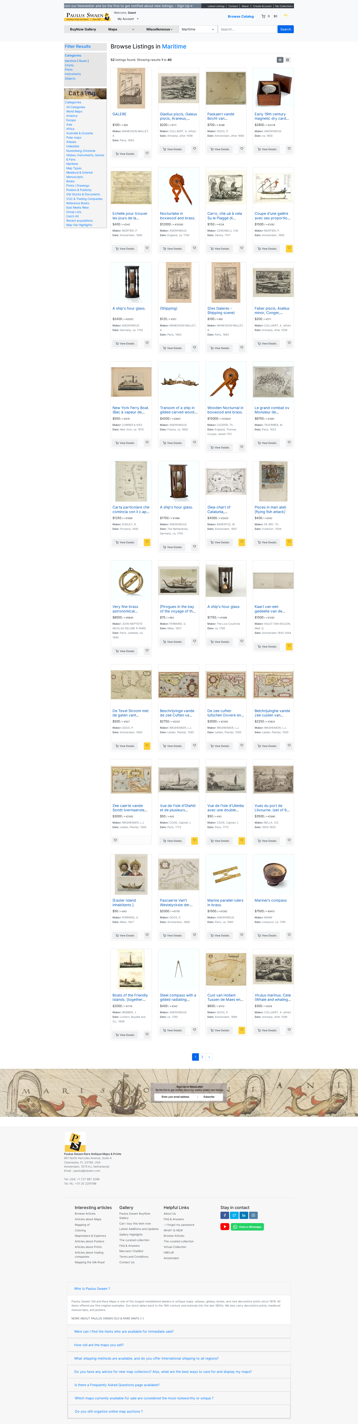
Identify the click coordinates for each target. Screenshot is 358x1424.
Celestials (72, 146)
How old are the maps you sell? (99, 1345)
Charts (69, 65)
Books (70, 181)
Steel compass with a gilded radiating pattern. (178, 999)
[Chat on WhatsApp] (247, 1226)
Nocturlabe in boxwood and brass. (177, 215)
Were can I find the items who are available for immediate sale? (124, 1331)
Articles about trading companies (89, 1254)
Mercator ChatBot (131, 1251)
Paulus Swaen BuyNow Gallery (134, 1215)
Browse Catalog (241, 16)
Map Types (73, 168)
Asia (69, 124)
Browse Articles (85, 1213)
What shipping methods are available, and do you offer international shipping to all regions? (146, 1358)
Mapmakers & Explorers (90, 1235)
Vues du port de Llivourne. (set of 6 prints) (271, 809)
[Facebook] (224, 1215)
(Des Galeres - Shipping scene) (221, 310)
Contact (233, 6)
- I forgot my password (179, 1224)
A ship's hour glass (223, 606)
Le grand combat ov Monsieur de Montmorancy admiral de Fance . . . (272, 414)
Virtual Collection (175, 1247)
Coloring (80, 1230)
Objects (70, 78)
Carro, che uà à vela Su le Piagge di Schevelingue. (224, 217)
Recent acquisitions (79, 220)
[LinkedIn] (243, 1215)
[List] (287, 60)
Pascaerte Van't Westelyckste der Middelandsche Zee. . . (178, 907)
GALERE (119, 114)
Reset (83, 61)
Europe (71, 120)
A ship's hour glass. (129, 308)
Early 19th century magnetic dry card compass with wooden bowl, (270, 120)
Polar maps (73, 137)
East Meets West (77, 207)
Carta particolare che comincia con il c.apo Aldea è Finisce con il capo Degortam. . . (130, 513)
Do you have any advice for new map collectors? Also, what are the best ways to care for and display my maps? (163, 1372)
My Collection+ (284, 6)
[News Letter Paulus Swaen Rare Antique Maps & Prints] (179, 1092)
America (71, 115)
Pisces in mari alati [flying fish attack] (270, 509)
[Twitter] (234, 1215)
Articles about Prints (88, 1247)
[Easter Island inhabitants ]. (124, 902)
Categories (73, 55)
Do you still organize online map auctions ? (109, 1411)
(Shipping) (168, 308)
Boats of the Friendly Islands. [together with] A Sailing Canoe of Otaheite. (130, 1001)
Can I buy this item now (135, 1223)
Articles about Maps (88, 1219)
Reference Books (77, 203)
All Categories (75, 107)
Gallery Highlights (131, 1234)
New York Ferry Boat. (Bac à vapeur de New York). (130, 412)
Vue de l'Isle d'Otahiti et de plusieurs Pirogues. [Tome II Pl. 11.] (178, 812)
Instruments (73, 74)
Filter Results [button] (78, 46)
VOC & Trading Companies (84, 198)
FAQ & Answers (129, 1245)
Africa (70, 128)
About (245, 6)
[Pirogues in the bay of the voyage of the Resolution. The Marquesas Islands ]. (177, 613)
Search (285, 29)
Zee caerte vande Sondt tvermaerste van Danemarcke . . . (130, 809)
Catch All (72, 216)
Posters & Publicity (79, 190)
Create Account (262, 6)
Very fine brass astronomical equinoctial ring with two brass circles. (129, 613)
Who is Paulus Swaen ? (92, 1288)
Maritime (70, 61)
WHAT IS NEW (173, 1230)
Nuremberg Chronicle (80, 150)
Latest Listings (216, 6)
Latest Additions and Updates (139, 1229)
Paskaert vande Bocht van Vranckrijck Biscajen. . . (225, 120)
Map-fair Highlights (79, 225)
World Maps (74, 111)
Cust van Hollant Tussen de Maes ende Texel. (226, 999)
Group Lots (73, 212)
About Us (170, 1213)
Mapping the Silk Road (89, 1262)
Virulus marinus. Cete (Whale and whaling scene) (273, 999)
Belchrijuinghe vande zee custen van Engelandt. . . (272, 715)
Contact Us (126, 1262)
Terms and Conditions (133, 1256)
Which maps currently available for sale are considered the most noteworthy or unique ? (144, 1398)
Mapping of (82, 1224)
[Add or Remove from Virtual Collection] (147, 154)
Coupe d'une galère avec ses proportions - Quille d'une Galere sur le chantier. (273, 220)
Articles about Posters (89, 1241)
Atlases (71, 142)
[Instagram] (253, 1215)
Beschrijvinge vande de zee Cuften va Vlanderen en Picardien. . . (177, 717)
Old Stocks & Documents (83, 194)
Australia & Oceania (79, 133)
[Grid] (280, 60)
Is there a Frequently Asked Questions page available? (117, 1385)
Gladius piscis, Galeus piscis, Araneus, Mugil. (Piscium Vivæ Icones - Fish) (178, 120)
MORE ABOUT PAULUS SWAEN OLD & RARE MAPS (105, 1318)
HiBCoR (169, 1252)
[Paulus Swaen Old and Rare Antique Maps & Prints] (87, 16)
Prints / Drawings (77, 185)
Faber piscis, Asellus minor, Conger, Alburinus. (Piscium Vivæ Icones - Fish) (272, 315)
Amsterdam (171, 1258)
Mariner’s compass (271, 900)
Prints (69, 69)
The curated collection (134, 1240)
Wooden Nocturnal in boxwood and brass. (225, 410)
